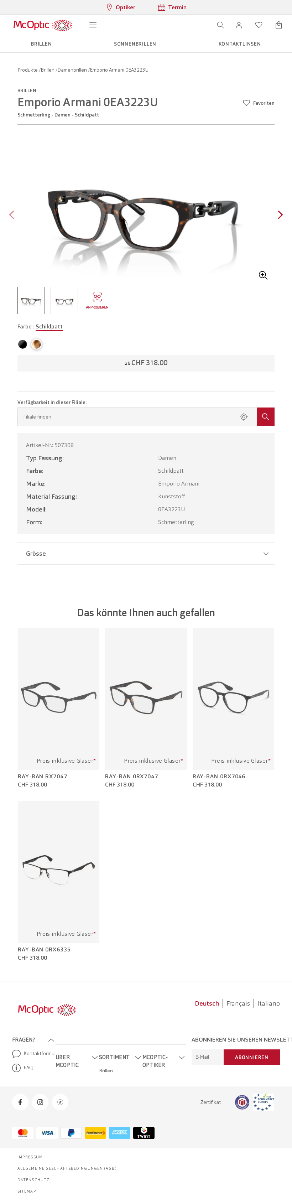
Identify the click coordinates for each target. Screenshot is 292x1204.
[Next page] (278, 216)
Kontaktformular (37, 1053)
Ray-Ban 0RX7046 (219, 776)
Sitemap (26, 1191)
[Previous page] (13, 216)
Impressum (30, 1156)
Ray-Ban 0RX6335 (44, 950)
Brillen (48, 70)
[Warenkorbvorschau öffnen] (279, 25)
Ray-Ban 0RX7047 (131, 776)
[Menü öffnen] (93, 25)
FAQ (28, 1067)
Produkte (28, 70)
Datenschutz (33, 1179)
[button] (239, 25)
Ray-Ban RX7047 (42, 776)
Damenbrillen (72, 70)
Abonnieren (251, 1057)
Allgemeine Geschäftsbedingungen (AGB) (67, 1168)
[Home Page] (42, 25)
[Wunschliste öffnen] (259, 25)
